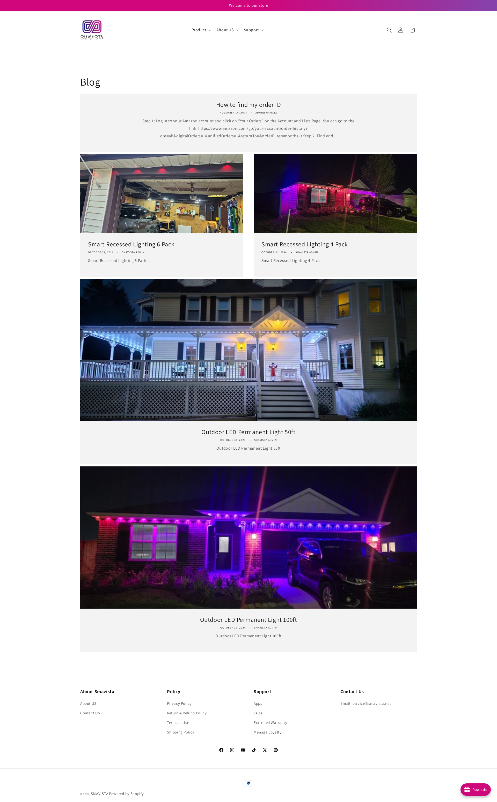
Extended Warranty (270, 722)
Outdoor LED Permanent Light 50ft (248, 432)
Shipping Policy (180, 732)
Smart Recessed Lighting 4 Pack (304, 244)
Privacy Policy (179, 703)
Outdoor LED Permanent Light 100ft (248, 620)
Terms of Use (178, 722)
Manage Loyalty (267, 732)
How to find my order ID (248, 105)
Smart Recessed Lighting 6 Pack (131, 244)
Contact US (90, 712)
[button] (200, 30)
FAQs (258, 712)
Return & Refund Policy (187, 712)
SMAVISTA (99, 793)
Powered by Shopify (126, 793)
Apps (258, 703)
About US (88, 703)
